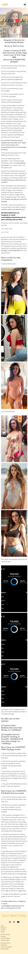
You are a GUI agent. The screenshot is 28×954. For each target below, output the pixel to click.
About (2, 926)
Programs (3, 928)
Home (2, 931)
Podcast (3, 936)
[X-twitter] (14, 922)
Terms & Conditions (6, 947)
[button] (25, 4)
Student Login (5, 940)
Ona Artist (5, 232)
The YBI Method (5, 938)
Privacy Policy (5, 949)
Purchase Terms (5, 943)
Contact (3, 930)
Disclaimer (4, 945)
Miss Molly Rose (7, 229)
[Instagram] (10, 922)
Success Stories (5, 934)
